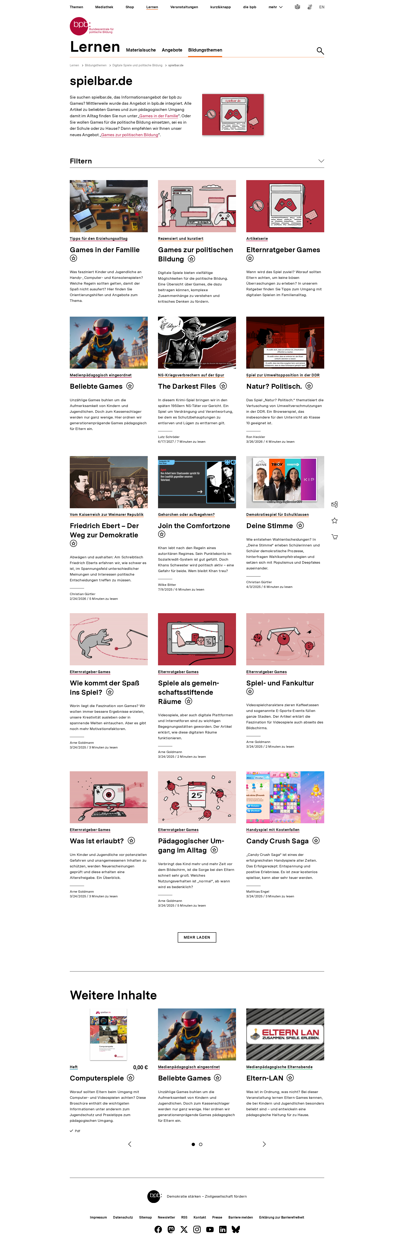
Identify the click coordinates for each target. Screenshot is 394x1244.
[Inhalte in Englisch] (322, 8)
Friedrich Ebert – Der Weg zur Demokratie (104, 530)
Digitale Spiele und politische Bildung (137, 65)
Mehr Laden (197, 937)
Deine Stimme (270, 525)
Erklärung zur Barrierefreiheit (281, 1217)
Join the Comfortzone (194, 525)
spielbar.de (175, 65)
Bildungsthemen (96, 65)
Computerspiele (97, 1078)
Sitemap (145, 1217)
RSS (184, 1217)
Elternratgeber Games (283, 249)
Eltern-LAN (264, 1078)
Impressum (98, 1217)
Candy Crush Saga (278, 841)
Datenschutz (123, 1217)
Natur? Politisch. (274, 386)
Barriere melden (240, 1217)
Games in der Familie (158, 115)
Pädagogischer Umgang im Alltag (191, 845)
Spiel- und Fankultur (280, 683)
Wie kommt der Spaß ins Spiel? (104, 688)
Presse (217, 1217)
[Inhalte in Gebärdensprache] (309, 8)
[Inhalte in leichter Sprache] (297, 8)
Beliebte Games (97, 386)
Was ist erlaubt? (98, 841)
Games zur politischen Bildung (129, 134)
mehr (276, 7)
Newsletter (166, 1217)
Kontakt (200, 1217)
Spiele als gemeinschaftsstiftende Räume (188, 692)
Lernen (74, 65)
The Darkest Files (188, 386)
